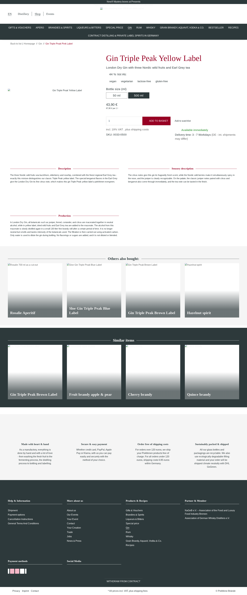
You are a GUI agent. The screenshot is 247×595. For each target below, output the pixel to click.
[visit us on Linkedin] (84, 572)
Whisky (129, 536)
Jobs (69, 536)
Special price (132, 523)
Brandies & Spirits (135, 515)
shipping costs (140, 129)
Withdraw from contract (123, 581)
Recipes (130, 545)
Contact (71, 523)
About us (71, 510)
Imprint (25, 591)
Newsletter (119, 5)
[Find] (216, 14)
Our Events (72, 515)
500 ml (141, 95)
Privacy (16, 591)
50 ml (120, 95)
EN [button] (10, 13)
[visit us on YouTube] (74, 572)
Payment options (16, 515)
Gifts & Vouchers (134, 510)
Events (50, 13)
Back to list (15, 43)
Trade (70, 532)
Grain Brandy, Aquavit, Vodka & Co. (144, 541)
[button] (224, 14)
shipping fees (141, 591)
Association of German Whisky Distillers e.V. (207, 518)
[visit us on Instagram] (79, 572)
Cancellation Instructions (20, 519)
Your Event (72, 519)
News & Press (74, 541)
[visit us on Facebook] (68, 572)
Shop (38, 13)
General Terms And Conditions (23, 523)
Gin (127, 528)
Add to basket (158, 121)
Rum (128, 532)
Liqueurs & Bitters (135, 519)
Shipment (13, 510)
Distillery (23, 13)
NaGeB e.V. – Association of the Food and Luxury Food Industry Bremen (210, 512)
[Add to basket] (10, 51)
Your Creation (74, 528)
